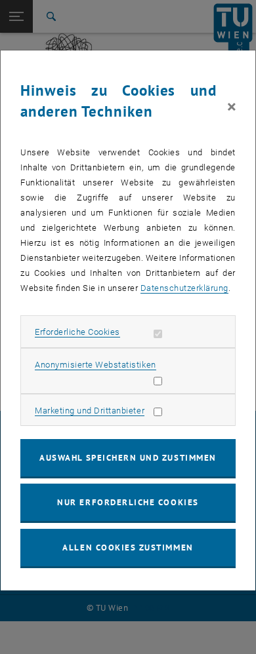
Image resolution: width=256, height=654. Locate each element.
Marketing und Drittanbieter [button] (89, 410)
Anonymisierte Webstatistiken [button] (95, 365)
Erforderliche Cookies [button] (77, 332)
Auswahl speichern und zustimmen (127, 457)
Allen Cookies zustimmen (127, 547)
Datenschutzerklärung (184, 288)
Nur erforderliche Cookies (127, 502)
